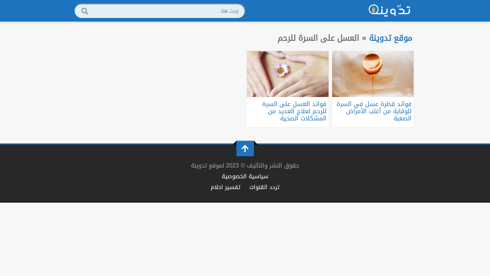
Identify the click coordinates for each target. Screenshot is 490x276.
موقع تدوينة (391, 38)
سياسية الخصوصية (245, 176)
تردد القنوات (264, 187)
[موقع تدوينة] (389, 11)
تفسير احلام (225, 187)
